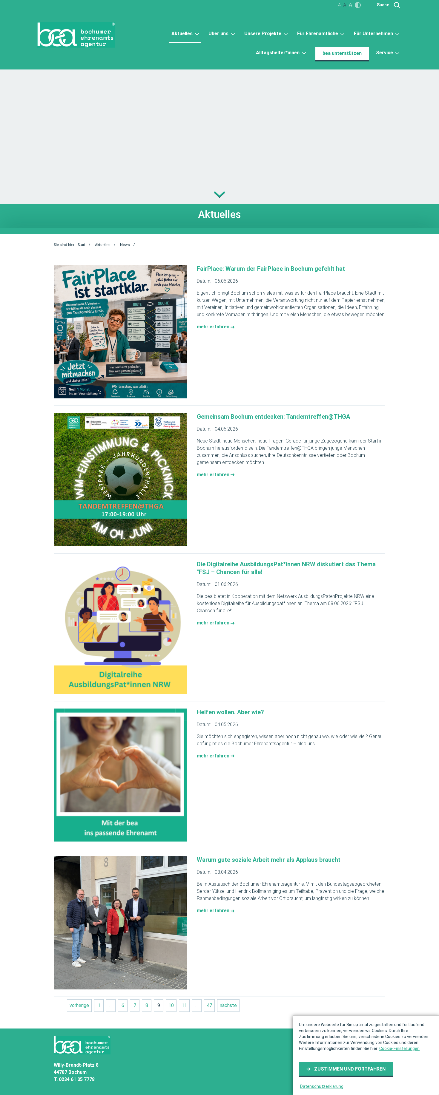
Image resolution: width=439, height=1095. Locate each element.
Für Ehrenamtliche (318, 33)
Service (385, 52)
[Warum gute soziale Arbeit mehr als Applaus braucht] (120, 922)
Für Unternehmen (374, 33)
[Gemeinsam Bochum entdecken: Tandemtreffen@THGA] (120, 479)
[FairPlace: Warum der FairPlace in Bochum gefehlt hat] (120, 331)
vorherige (79, 1005)
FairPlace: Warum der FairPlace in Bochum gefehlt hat (271, 268)
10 (171, 1005)
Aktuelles (182, 33)
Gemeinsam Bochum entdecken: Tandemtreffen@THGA (273, 416)
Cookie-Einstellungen (399, 1048)
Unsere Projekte (263, 33)
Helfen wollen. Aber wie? (230, 712)
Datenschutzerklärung (321, 1086)
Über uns (219, 33)
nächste (228, 1005)
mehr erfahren (214, 327)
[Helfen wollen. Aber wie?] (120, 775)
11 (184, 1005)
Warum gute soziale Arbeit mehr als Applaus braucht (268, 859)
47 (209, 1005)
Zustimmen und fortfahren (350, 1069)
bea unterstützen (342, 53)
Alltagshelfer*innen (278, 52)
